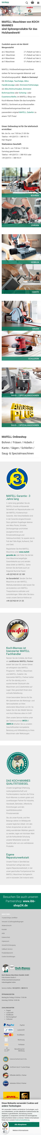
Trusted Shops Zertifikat (9, 918)
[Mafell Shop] (4, 3)
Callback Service (7, 949)
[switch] (5, 1131)
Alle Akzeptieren (21, 1124)
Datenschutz (6, 937)
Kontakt (4, 929)
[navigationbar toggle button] (38, 3)
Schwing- (23, 93)
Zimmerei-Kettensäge (29, 85)
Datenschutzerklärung (22, 1120)
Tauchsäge (18, 81)
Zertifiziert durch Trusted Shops (20, 1067)
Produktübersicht (7, 953)
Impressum (5, 941)
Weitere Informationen (20, 1130)
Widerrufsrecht (6, 925)
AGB (3, 933)
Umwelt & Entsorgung (8, 945)
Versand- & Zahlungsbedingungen (12, 921)
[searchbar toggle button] (27, 3)
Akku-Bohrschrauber (13, 89)
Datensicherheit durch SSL (18, 1059)
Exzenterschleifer (9, 97)
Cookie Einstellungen (8, 956)
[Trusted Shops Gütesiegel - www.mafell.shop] (6, 1067)
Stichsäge (9, 81)
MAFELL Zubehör (26, 112)
